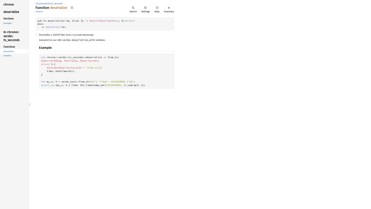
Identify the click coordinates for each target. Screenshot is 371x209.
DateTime (105, 20)
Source (39, 11)
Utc (115, 20)
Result (94, 20)
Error (129, 20)
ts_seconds (57, 3)
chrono (39, 3)
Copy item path (72, 7)
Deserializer (53, 27)
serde (47, 3)
